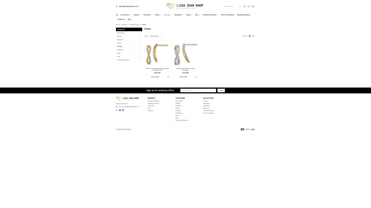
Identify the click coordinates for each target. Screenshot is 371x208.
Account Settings (208, 113)
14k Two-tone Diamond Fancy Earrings (185, 69)
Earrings (167, 15)
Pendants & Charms (210, 15)
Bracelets (147, 15)
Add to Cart (155, 77)
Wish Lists (206, 108)
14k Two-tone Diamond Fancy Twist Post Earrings (157, 69)
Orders (205, 101)
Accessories (125, 15)
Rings (189, 15)
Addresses (206, 106)
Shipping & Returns (243, 15)
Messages (206, 103)
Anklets (136, 15)
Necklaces (178, 15)
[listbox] (156, 36)
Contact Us (121, 19)
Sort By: (146, 36)
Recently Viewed (208, 110)
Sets (196, 15)
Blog (129, 19)
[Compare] (249, 6)
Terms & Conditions (227, 15)
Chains (157, 15)
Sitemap (150, 110)
